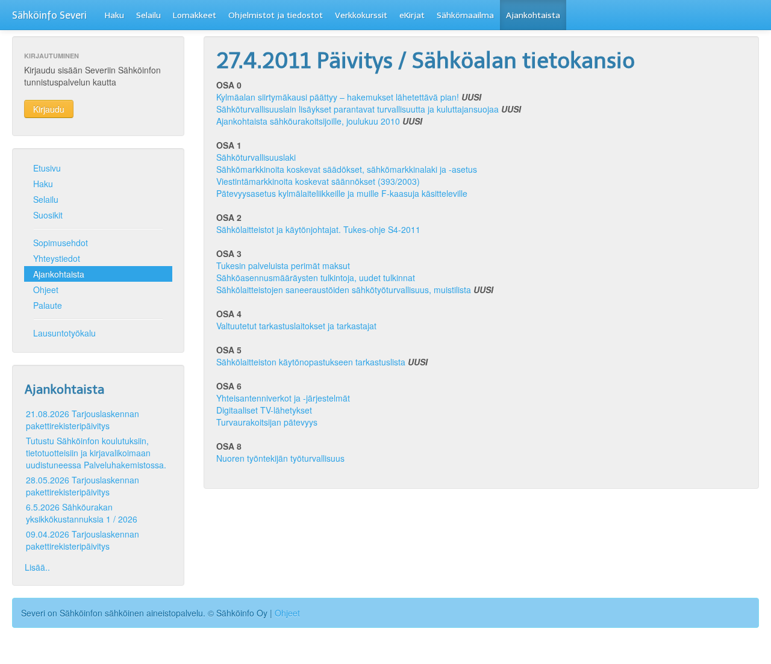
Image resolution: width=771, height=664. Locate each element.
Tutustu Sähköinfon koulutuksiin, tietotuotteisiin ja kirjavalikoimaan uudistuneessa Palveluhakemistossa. (96, 453)
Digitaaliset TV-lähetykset (264, 410)
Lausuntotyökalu (64, 333)
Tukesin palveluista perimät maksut (283, 265)
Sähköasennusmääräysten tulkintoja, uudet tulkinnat (315, 277)
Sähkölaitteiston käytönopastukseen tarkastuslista (310, 362)
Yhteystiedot (56, 258)
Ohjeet (45, 290)
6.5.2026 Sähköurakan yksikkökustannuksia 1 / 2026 (81, 513)
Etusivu (47, 168)
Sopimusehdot (60, 243)
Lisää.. (37, 567)
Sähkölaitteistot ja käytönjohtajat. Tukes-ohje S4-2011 (318, 229)
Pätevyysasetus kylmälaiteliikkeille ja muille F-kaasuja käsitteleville (341, 193)
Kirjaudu (48, 109)
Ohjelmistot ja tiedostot (275, 15)
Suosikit (48, 215)
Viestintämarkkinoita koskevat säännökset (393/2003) (318, 181)
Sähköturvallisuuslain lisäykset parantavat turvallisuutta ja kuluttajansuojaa (357, 109)
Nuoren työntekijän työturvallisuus (280, 458)
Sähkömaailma (465, 15)
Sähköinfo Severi (49, 15)
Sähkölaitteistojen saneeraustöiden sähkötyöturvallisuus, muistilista (343, 290)
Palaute (47, 305)
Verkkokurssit (361, 15)
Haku (114, 15)
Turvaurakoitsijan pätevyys (266, 422)
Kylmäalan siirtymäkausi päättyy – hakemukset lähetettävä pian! (337, 97)
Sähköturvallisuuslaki (256, 157)
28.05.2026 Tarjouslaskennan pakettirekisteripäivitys (82, 486)
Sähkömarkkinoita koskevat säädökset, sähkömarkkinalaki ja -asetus (346, 169)
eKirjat (412, 15)
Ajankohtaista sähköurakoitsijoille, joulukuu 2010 (308, 121)
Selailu (148, 15)
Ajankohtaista (533, 15)
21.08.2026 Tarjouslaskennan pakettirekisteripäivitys (82, 420)
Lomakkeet (194, 15)
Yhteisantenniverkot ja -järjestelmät (283, 398)
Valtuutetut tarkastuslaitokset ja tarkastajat (296, 326)
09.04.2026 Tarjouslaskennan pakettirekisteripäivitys (82, 540)
